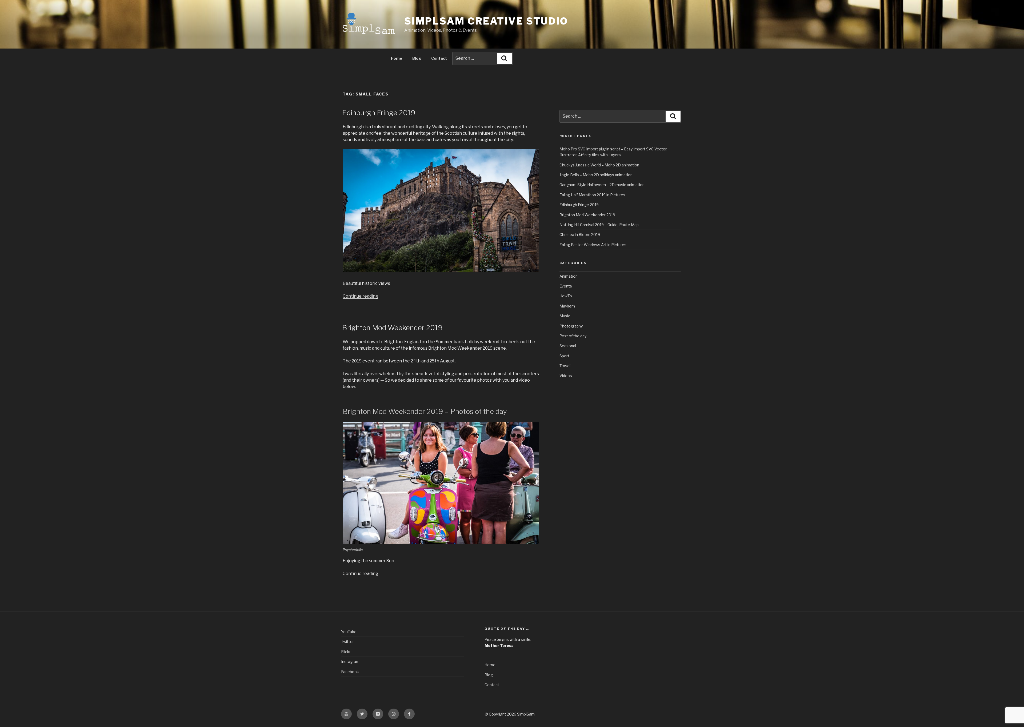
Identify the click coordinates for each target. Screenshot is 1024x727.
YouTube (349, 631)
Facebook (350, 671)
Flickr (346, 651)
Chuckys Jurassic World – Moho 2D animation (599, 165)
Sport (564, 356)
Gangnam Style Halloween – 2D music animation (602, 184)
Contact (439, 58)
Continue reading (360, 296)
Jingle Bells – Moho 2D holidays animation (596, 175)
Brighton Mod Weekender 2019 (392, 327)
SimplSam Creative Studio (486, 21)
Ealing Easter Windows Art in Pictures (592, 244)
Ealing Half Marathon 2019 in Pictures (592, 195)
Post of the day (572, 336)
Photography (571, 326)
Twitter (347, 641)
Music (564, 316)
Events (565, 286)
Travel (564, 366)
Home (396, 58)
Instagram (350, 661)
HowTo (565, 296)
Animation (568, 276)
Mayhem (567, 306)
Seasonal (567, 345)
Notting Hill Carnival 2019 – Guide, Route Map (599, 224)
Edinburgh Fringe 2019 (378, 113)
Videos (565, 375)
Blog (416, 58)
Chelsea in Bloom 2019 (579, 234)
